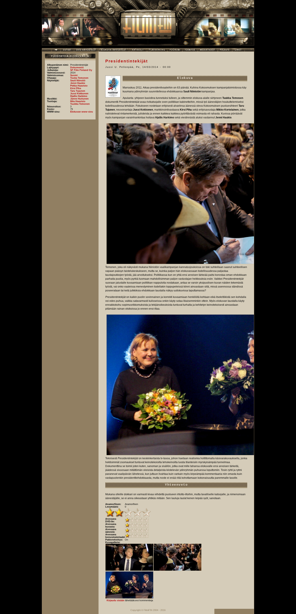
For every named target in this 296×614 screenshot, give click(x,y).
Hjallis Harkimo (78, 96)
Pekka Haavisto (79, 85)
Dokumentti (77, 67)
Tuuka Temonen (79, 78)
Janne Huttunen (79, 98)
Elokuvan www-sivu (81, 111)
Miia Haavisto (77, 101)
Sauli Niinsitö (77, 80)
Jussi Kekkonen (79, 93)
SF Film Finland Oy (81, 70)
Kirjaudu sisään (115, 600)
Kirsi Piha (75, 88)
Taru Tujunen (77, 91)
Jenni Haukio (77, 83)
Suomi (74, 75)
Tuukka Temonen (80, 104)
